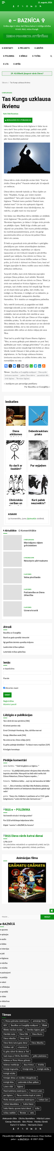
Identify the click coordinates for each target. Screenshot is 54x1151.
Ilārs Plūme (27, 1122)
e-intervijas (4, 949)
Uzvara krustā (12, 609)
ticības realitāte (9, 1113)
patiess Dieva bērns (27, 375)
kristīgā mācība (43, 1069)
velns (32, 1113)
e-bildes (3, 944)
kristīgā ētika (8, 1082)
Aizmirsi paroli (9, 704)
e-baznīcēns (8, 669)
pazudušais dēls (42, 375)
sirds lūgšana (9, 379)
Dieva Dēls (23, 1034)
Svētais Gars (43, 1100)
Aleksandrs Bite (9, 1118)
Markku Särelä (41, 1122)
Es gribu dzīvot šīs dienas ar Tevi (16, 1052)
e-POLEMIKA (8, 56)
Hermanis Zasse (35, 1125)
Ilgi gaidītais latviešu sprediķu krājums (18, 642)
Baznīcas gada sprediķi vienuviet (16, 638)
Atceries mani (11, 688)
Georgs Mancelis (13, 1122)
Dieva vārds (24, 1039)
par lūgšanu (8, 1095)
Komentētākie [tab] (28, 530)
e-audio (3, 939)
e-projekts (23, 48)
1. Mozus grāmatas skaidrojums (16, 1021)
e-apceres (27, 574)
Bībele (44, 1025)
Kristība (41, 1065)
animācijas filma (39, 1021)
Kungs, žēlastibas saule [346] (14, 735)
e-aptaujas (4, 935)
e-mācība (3, 963)
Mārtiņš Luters (36, 1091)
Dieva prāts (42, 372)
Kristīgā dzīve (28, 1069)
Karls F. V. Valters (18, 1125)
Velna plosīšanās (12, 575)
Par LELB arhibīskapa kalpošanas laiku (18, 820)
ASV (5, 1025)
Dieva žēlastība (37, 1043)
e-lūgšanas (4, 958)
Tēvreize (23, 1113)
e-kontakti (7, 48)
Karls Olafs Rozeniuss (11, 114)
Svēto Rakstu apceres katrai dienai (17, 1109)
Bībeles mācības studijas (13, 1030)
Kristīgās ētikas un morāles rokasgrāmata (19, 1078)
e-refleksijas (7, 93)
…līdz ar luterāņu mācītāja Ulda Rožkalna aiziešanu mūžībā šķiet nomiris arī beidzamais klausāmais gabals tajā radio (26, 788)
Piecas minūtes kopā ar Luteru (29, 1095)
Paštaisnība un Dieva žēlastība (12, 592)
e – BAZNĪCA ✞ (27, 20)
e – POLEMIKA (20, 809)
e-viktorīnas (5, 1001)
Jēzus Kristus (28, 1065)
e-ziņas (3, 1006)
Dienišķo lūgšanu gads (36, 1030)
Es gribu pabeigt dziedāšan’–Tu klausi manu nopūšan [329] (26, 745)
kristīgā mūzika (9, 1074)
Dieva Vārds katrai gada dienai (15, 1043)
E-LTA (5, 64)
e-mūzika (3, 968)
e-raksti (3, 982)
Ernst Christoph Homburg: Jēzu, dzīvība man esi (22, 731)
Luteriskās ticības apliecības (14, 652)
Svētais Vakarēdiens (11, 1104)
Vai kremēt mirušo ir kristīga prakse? (17, 816)
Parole (6, 678)
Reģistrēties (8, 701)
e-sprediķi (4, 992)
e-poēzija (3, 977)
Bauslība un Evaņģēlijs (12, 633)
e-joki (2, 954)
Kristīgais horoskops (11, 750)
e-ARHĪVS (39, 48)
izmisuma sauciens (11, 375)
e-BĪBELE (23, 56)
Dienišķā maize (9, 1034)
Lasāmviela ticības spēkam (13, 647)
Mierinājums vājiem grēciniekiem (12, 542)
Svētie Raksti (28, 1104)
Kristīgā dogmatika (10, 1069)
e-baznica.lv (22, 1047)
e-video (3, 997)
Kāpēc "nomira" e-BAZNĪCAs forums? (18, 825)
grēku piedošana (39, 1056)
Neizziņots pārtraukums (12, 559)
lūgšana (20, 1087)
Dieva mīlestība (9, 1039)
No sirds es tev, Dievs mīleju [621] (16, 740)
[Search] (51, 56)
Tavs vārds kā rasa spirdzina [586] (16, 721)
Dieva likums (37, 1034)
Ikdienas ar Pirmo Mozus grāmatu (16, 1060)
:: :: (23, 1139)
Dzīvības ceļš (8, 1047)
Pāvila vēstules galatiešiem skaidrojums (18, 1100)
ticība (37, 1109)
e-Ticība (36, 56)
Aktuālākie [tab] (10, 530)
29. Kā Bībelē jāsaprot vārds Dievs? (27, 73)
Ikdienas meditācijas (11, 1065)
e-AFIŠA (17, 64)
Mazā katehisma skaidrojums (14, 1091)
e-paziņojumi (29, 557)
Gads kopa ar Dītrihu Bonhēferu (16, 1056)
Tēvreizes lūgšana (22, 379)
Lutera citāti (8, 1087)
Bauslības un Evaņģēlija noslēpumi (23, 372)
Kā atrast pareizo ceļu (11, 726)
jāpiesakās (31, 519)
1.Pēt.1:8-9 (7, 842)
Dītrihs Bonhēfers (27, 1118)
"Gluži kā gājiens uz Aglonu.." (27, 766)
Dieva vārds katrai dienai (27, 836)
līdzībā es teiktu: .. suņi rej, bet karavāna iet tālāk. (31, 781)
